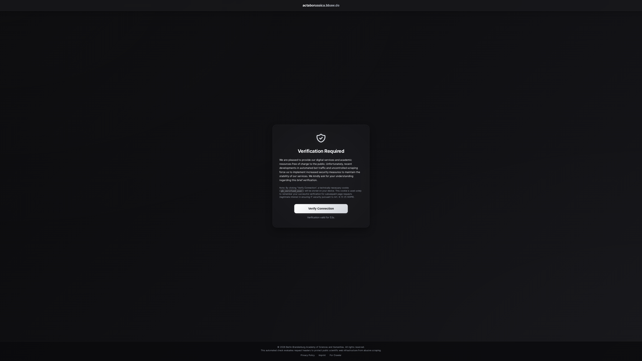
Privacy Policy (308, 355)
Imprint (322, 355)
